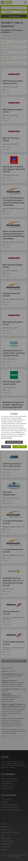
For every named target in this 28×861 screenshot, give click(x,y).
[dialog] (14, 430)
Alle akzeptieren (19, 446)
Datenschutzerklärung (6, 438)
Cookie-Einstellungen (14, 442)
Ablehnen (6, 446)
